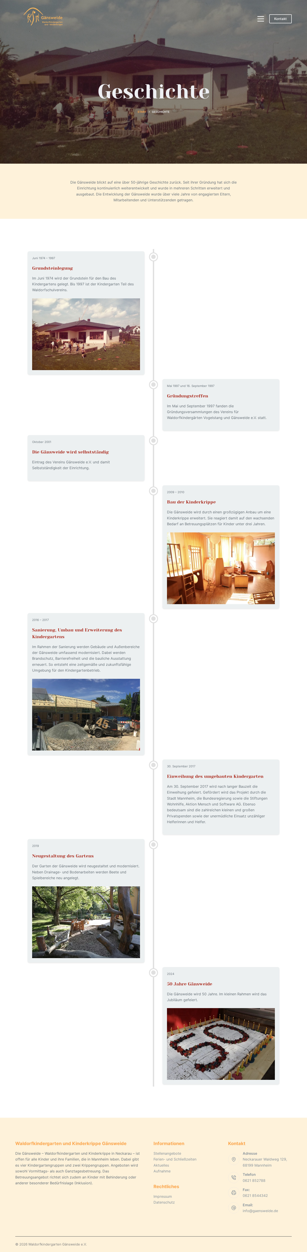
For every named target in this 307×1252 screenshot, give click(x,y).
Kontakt (280, 19)
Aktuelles (161, 1165)
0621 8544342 (255, 1195)
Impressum (163, 1196)
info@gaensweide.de (260, 1211)
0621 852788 (254, 1180)
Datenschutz (164, 1202)
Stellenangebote (167, 1153)
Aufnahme (162, 1171)
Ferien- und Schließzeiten (175, 1159)
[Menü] (260, 18)
